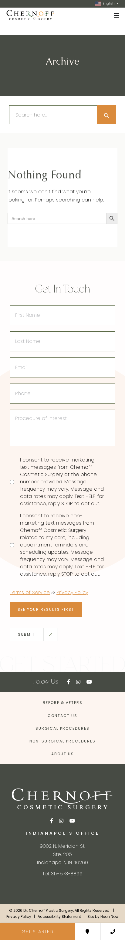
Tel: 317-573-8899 (62, 873)
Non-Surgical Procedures (62, 741)
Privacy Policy (72, 592)
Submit (26, 634)
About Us (62, 753)
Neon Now (109, 916)
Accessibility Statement (59, 916)
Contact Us (62, 715)
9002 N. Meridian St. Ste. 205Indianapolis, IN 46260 (62, 854)
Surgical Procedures (62, 728)
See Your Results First (46, 609)
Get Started (37, 931)
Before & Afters (63, 702)
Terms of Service (30, 592)
